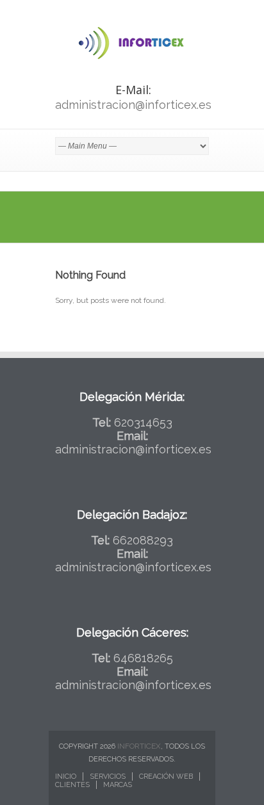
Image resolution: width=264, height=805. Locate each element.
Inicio (65, 776)
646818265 (143, 658)
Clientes (72, 785)
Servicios (108, 776)
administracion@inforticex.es (133, 104)
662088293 (143, 540)
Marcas (117, 785)
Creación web (166, 776)
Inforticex (139, 746)
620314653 (143, 422)
